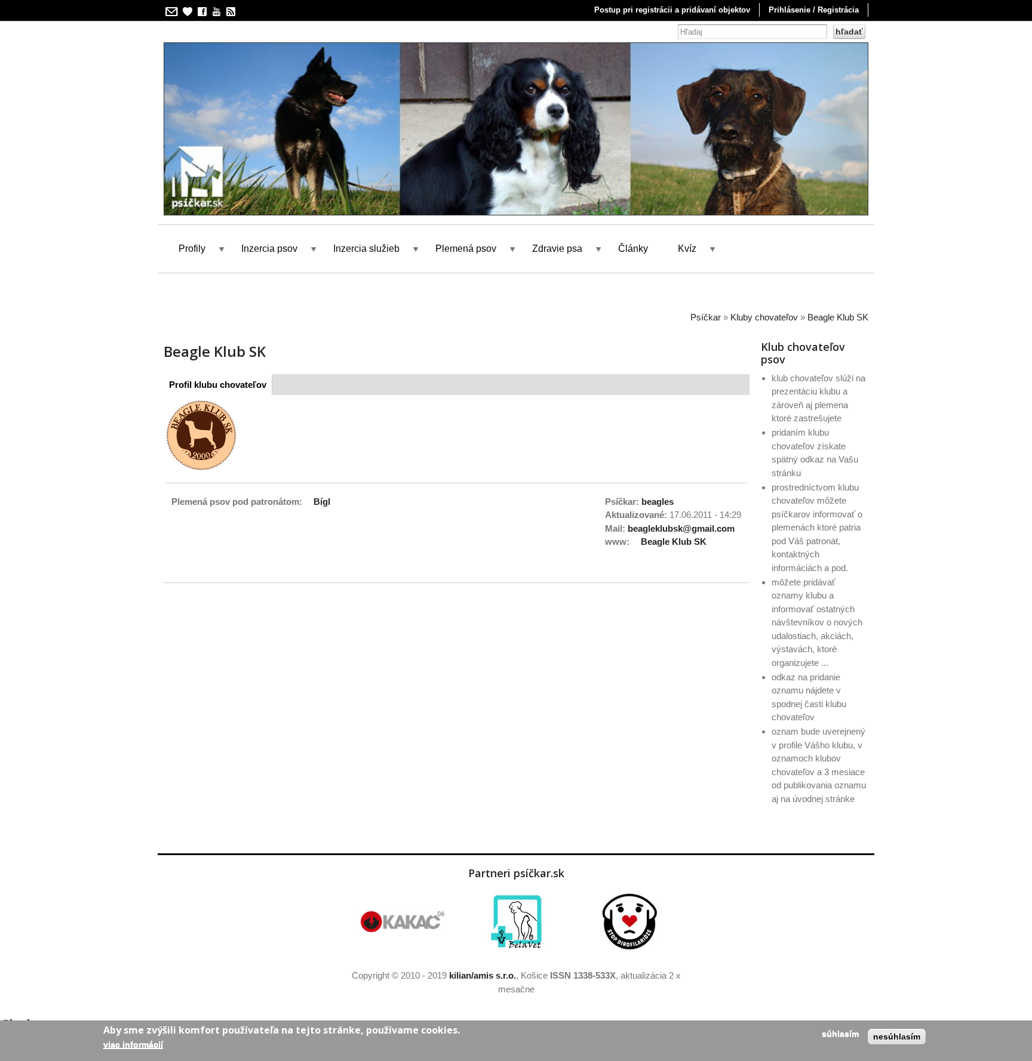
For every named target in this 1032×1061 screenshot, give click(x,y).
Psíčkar (705, 317)
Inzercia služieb (366, 248)
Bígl (322, 501)
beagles (657, 501)
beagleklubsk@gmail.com (681, 528)
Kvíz (687, 248)
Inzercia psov (269, 248)
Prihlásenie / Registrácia (814, 9)
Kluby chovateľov (764, 317)
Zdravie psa (557, 248)
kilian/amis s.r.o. (482, 975)
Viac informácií (133, 1044)
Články (633, 248)
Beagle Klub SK (837, 317)
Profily (192, 248)
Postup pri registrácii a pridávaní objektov (672, 9)
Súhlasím (840, 1033)
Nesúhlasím (896, 1036)
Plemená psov (465, 248)
